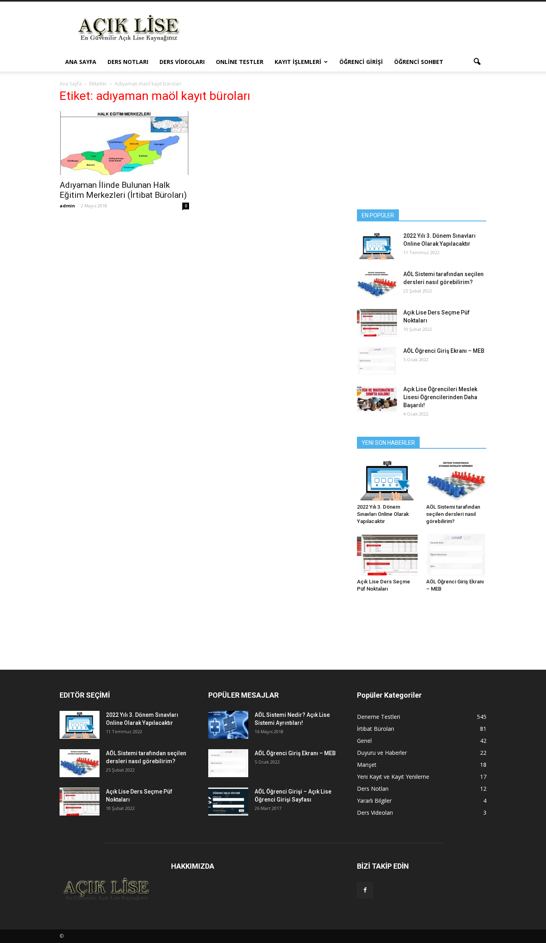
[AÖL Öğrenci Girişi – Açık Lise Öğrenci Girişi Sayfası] (228, 802)
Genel (364, 740)
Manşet (367, 764)
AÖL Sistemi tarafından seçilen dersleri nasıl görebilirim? (453, 514)
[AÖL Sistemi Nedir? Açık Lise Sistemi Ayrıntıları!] (228, 725)
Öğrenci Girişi (361, 62)
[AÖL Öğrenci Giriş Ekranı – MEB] (377, 361)
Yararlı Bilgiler (374, 800)
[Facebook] (365, 890)
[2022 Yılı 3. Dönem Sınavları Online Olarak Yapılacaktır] (377, 246)
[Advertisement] (340, 31)
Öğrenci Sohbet (418, 62)
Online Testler (239, 62)
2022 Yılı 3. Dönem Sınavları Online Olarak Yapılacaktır (383, 514)
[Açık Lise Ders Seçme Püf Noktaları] (377, 322)
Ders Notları (128, 62)
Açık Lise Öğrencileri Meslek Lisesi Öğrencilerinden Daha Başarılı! (440, 397)
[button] (476, 62)
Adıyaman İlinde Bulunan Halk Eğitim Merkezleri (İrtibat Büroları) (123, 190)
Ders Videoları (182, 62)
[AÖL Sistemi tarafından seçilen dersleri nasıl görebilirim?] (377, 284)
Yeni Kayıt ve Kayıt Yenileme (393, 776)
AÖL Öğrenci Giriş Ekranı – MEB (443, 351)
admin (67, 206)
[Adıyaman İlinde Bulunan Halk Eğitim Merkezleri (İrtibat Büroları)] (124, 143)
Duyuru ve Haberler (382, 752)
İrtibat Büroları (375, 728)
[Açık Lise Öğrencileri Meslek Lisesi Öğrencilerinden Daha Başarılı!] (377, 399)
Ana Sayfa (80, 62)
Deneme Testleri (378, 716)
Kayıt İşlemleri (298, 62)
